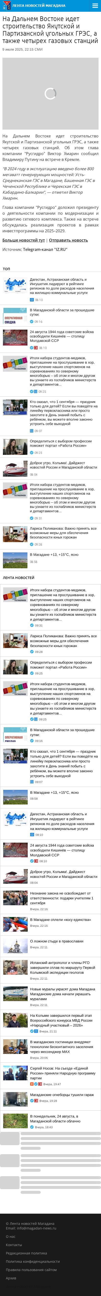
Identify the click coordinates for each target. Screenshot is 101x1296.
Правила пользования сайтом (31, 1269)
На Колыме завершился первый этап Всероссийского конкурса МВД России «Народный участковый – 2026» (61, 1020)
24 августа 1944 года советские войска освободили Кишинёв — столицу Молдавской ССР (62, 336)
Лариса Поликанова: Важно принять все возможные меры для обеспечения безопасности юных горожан (63, 532)
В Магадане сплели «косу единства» (60, 920)
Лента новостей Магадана (28, 1286)
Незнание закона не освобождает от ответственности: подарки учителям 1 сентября (61, 898)
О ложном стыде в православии (56, 941)
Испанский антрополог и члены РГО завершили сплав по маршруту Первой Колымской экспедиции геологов (62, 967)
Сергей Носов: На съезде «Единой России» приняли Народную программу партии (62, 1073)
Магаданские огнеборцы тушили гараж (62, 1095)
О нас (10, 1236)
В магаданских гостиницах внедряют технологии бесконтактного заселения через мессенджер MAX (61, 1047)
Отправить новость (68, 240)
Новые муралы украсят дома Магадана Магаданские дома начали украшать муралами (62, 994)
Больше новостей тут (23, 240)
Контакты (14, 1244)
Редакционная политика (26, 1253)
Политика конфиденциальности (33, 1261)
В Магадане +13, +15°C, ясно (54, 555)
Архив (11, 1278)
